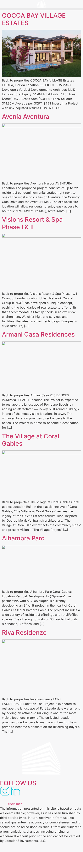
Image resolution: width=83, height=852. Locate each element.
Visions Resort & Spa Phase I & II (32, 223)
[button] (41, 9)
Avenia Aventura (25, 116)
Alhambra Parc (23, 538)
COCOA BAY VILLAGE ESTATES (34, 19)
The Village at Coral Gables (30, 439)
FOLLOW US (18, 783)
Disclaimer (14, 804)
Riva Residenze (24, 632)
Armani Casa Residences (38, 334)
